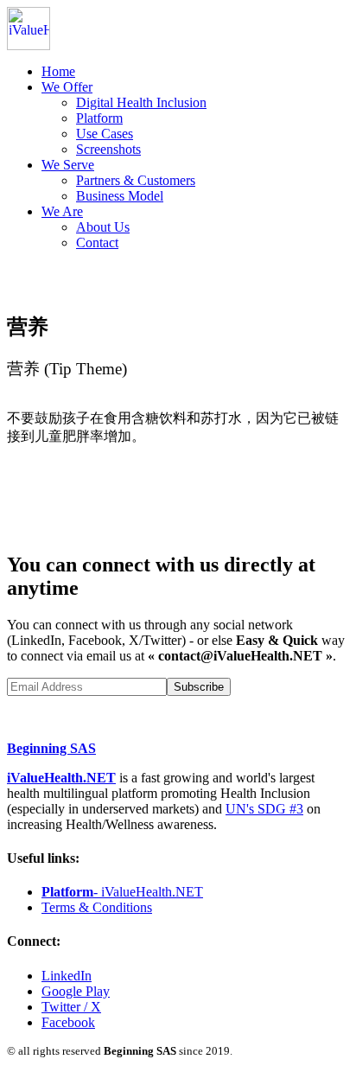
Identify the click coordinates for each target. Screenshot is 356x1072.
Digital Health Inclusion (141, 102)
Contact (97, 242)
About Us (103, 227)
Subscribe (199, 686)
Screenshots (108, 149)
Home (58, 71)
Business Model (119, 195)
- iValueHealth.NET (122, 891)
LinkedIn (66, 975)
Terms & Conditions (96, 907)
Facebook (68, 1022)
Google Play (75, 991)
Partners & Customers (135, 180)
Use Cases (104, 133)
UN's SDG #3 (264, 808)
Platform (99, 118)
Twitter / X (71, 1006)
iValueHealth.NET (61, 777)
